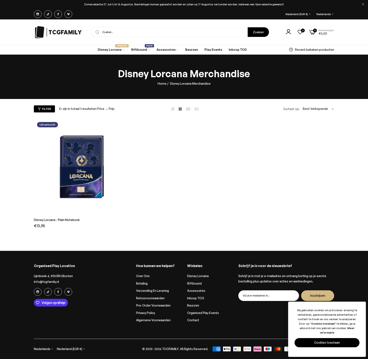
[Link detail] (38, 14)
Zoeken (258, 32)
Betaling (142, 283)
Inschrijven (317, 295)
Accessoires (196, 290)
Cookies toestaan (327, 342)
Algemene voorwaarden (153, 320)
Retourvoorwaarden (150, 298)
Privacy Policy (145, 313)
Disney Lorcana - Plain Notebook (57, 220)
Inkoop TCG (195, 298)
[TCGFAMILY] (59, 32)
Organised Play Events (203, 313)
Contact (193, 320)
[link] (111, 50)
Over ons (143, 276)
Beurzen (193, 305)
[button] (125, 126)
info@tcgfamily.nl (46, 281)
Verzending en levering (152, 290)
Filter (46, 108)
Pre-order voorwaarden (153, 305)
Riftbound (194, 283)
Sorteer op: (291, 109)
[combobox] (180, 32)
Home (162, 83)
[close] (363, 4)
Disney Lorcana (198, 276)
